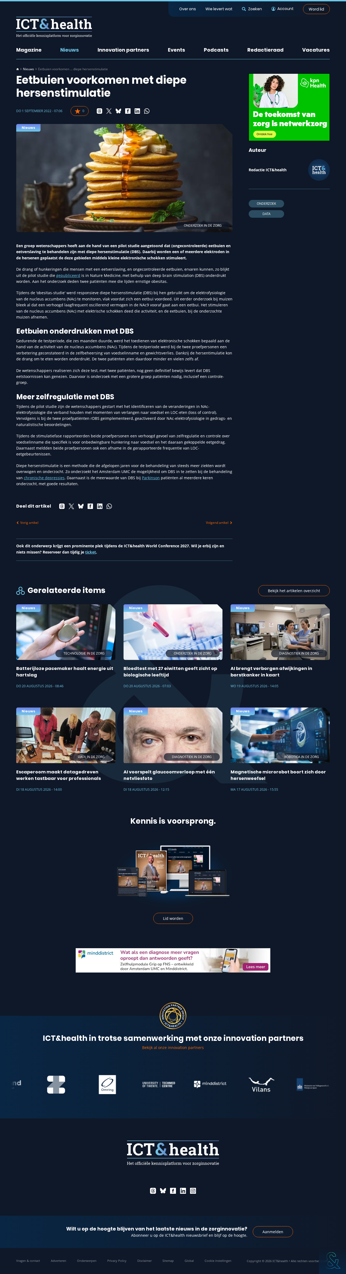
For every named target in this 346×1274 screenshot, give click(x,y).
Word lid (316, 9)
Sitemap (168, 1261)
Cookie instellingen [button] (218, 1261)
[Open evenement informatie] (332, 1260)
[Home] (17, 69)
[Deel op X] (109, 111)
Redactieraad (265, 49)
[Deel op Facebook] (128, 111)
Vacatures (316, 49)
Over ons (187, 9)
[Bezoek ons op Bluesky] (163, 1191)
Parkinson (151, 477)
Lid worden (173, 918)
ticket (90, 552)
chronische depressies (44, 477)
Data (266, 214)
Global (189, 1261)
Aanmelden (272, 1231)
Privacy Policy (117, 1261)
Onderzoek (266, 203)
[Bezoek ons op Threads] (153, 1191)
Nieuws (69, 49)
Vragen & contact (28, 1261)
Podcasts (216, 49)
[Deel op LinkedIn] (137, 111)
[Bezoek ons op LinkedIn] (183, 1191)
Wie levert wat (218, 9)
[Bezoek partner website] (32, 1084)
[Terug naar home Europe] (54, 27)
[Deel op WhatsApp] (146, 111)
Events (176, 49)
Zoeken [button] (255, 9)
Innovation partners (123, 49)
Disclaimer (144, 1261)
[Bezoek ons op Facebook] (173, 1191)
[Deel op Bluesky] (118, 111)
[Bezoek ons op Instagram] (193, 1191)
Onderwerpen (87, 1261)
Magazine (29, 49)
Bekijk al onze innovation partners (173, 1047)
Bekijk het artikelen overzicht (294, 590)
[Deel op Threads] (99, 111)
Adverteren (58, 1261)
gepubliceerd (68, 275)
